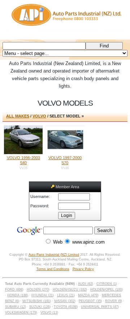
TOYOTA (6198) (66, 307)
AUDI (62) (85, 284)
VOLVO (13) (49, 312)
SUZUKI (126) (40, 307)
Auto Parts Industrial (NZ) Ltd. (65, 20)
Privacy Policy (83, 269)
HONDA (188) (17, 295)
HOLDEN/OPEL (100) (106, 289)
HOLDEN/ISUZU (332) (70, 289)
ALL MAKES (17, 116)
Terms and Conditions (52, 269)
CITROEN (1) (106, 284)
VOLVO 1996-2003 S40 (23, 160)
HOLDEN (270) (38, 289)
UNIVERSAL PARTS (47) (100, 307)
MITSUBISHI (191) (36, 301)
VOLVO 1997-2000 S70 (65, 160)
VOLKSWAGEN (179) (21, 312)
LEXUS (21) (66, 295)
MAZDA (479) (88, 295)
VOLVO (39, 116)
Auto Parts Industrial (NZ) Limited (54, 254)
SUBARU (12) (15, 307)
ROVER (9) (113, 301)
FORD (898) (14, 289)
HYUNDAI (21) (42, 295)
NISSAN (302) (64, 301)
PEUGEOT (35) (90, 301)
